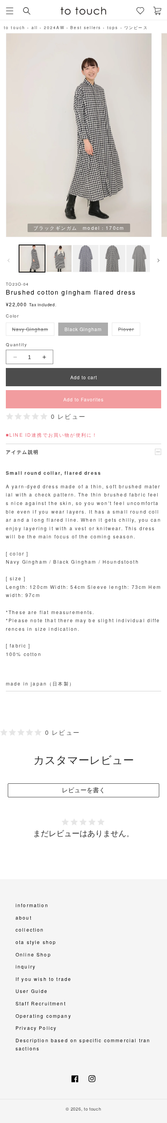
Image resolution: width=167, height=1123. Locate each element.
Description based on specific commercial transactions (83, 1044)
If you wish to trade (43, 978)
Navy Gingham (31, 330)
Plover (127, 330)
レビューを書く (83, 790)
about (24, 917)
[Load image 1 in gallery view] (32, 258)
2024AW (54, 27)
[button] (9, 10)
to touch (14, 27)
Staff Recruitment (41, 1003)
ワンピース (136, 27)
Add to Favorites (83, 399)
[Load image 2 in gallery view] (59, 258)
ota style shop (36, 942)
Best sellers (85, 27)
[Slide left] (8, 260)
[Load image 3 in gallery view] (86, 258)
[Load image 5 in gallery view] (139, 258)
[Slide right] (158, 260)
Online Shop (33, 954)
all (34, 27)
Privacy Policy (36, 1027)
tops (112, 27)
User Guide (32, 991)
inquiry (26, 966)
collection (30, 929)
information (32, 905)
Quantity (16, 344)
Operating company (43, 1015)
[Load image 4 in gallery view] (112, 258)
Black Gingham (83, 329)
